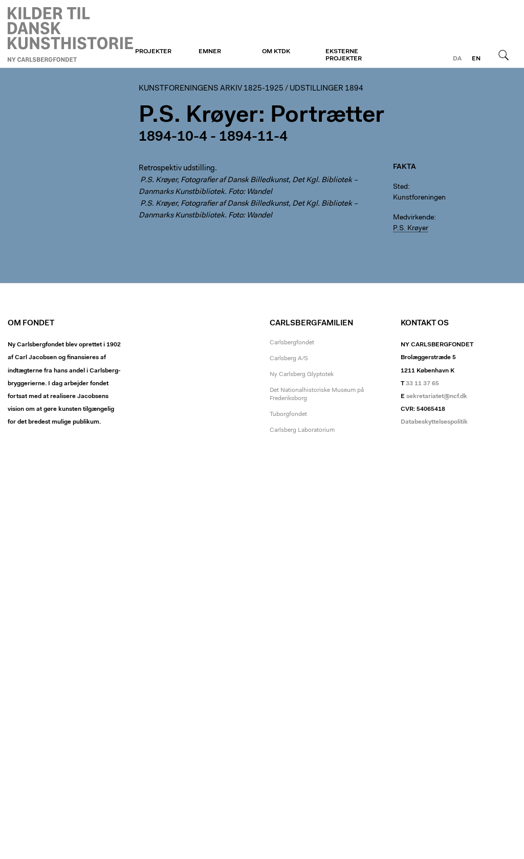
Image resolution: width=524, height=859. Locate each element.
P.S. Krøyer (410, 228)
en (476, 59)
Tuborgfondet (288, 414)
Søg (503, 55)
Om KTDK (276, 52)
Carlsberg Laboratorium (302, 430)
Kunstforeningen (70, 34)
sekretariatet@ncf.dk (436, 396)
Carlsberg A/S (289, 359)
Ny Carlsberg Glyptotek (302, 374)
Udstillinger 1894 (326, 89)
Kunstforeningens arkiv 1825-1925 (211, 89)
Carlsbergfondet (292, 343)
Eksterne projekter (343, 55)
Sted (400, 187)
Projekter (153, 52)
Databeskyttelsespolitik (434, 422)
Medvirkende (413, 218)
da (457, 59)
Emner (210, 52)
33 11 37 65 (422, 384)
